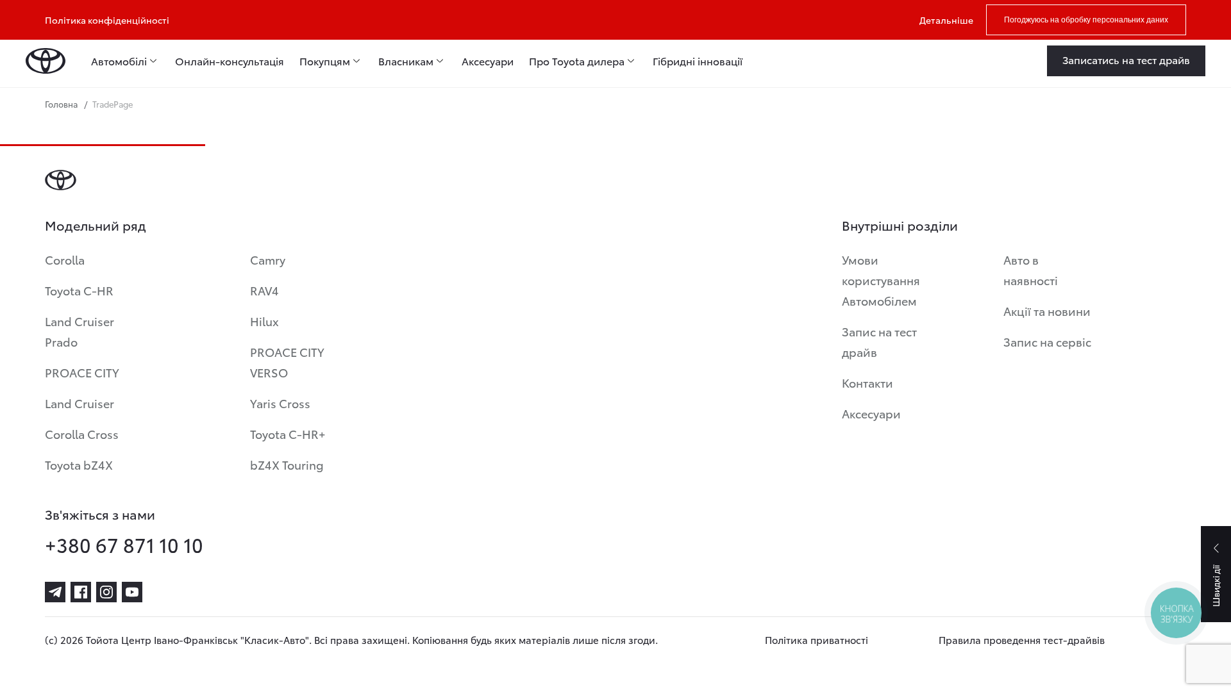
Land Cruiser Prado (79, 331)
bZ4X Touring (287, 464)
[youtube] (132, 592)
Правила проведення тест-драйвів (1022, 639)
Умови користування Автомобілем (881, 279)
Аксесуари (871, 413)
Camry (267, 259)
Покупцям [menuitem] (324, 61)
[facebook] (81, 592)
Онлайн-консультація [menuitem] (229, 61)
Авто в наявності (1030, 269)
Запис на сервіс (1047, 341)
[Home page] (45, 61)
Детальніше (946, 19)
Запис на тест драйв (879, 341)
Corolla (65, 259)
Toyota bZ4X (79, 464)
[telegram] (55, 592)
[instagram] (106, 592)
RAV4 (264, 290)
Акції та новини (1047, 310)
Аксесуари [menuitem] (488, 61)
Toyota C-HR (79, 290)
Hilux (264, 321)
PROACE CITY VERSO (287, 361)
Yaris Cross (280, 403)
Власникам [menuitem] (405, 61)
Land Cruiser (79, 403)
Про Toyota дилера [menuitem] (576, 61)
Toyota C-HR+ (288, 433)
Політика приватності (816, 639)
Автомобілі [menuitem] (119, 61)
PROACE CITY (82, 372)
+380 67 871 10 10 (124, 544)
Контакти (867, 382)
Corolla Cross (82, 433)
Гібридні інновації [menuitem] (697, 61)
